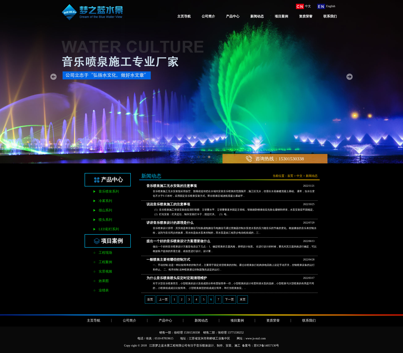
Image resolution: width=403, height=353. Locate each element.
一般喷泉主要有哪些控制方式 (168, 259)
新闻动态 (257, 16)
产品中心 (232, 16)
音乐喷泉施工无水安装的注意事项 (172, 185)
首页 (290, 175)
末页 (243, 299)
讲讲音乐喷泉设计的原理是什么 (170, 222)
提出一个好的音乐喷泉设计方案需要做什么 (178, 241)
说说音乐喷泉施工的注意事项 (168, 204)
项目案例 (281, 16)
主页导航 (184, 16)
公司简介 (208, 16)
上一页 (163, 299)
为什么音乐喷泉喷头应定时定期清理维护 (177, 278)
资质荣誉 (306, 16)
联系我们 (330, 16)
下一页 (229, 299)
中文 (299, 175)
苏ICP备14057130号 (266, 345)
